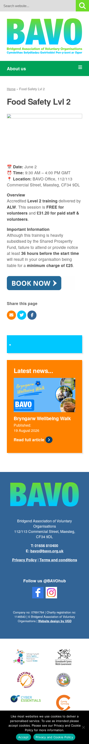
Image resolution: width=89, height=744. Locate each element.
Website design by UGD (54, 621)
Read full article (29, 439)
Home (11, 88)
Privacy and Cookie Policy (54, 737)
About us (16, 68)
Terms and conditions (58, 559)
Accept (23, 737)
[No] (83, 727)
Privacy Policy (24, 559)
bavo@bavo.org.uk (46, 550)
